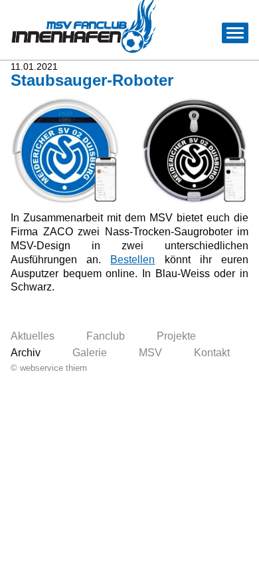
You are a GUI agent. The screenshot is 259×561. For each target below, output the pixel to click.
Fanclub (105, 336)
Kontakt (212, 352)
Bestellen (132, 259)
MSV (150, 352)
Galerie (89, 352)
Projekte (176, 336)
